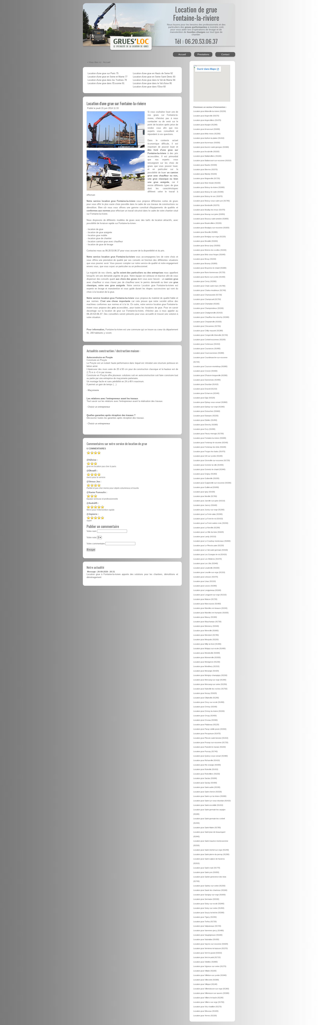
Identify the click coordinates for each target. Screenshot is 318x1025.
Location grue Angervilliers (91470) (207, 120)
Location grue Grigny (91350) (205, 474)
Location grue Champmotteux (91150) (208, 308)
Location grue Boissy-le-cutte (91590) (208, 192)
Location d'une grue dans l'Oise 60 (149, 87)
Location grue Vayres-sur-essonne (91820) (210, 944)
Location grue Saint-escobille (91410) (208, 805)
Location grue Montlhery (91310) (206, 666)
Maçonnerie (93, 390)
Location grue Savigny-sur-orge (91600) (209, 895)
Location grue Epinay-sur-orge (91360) (209, 407)
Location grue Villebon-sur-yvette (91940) (210, 975)
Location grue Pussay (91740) (205, 751)
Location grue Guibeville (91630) (206, 478)
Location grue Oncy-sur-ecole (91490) (208, 702)
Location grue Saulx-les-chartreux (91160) (210, 890)
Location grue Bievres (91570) (205, 169)
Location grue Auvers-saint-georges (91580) (211, 147)
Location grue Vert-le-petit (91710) (207, 957)
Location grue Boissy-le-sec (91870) (208, 196)
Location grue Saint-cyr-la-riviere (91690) (209, 796)
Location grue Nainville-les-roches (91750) (210, 689)
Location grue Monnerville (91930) (207, 657)
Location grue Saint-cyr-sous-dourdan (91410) (212, 801)
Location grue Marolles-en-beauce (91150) (210, 608)
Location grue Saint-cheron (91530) (207, 792)
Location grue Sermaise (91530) (206, 899)
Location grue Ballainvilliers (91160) (207, 156)
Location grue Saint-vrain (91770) (206, 868)
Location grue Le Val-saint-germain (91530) (210, 550)
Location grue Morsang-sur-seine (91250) (210, 684)
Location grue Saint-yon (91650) (206, 872)
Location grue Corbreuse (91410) (206, 344)
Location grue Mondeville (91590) (206, 653)
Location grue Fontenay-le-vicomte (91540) (210, 443)
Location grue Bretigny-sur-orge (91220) (209, 237)
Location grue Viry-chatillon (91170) (207, 1007)
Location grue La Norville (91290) (206, 528)
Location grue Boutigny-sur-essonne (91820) (211, 228)
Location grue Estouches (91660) (206, 411)
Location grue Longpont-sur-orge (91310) (210, 595)
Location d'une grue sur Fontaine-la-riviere (116, 103)
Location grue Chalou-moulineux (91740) (209, 290)
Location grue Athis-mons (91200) (206, 134)
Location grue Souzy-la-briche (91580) (208, 913)
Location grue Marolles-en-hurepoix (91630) (211, 613)
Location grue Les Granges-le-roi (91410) (210, 554)
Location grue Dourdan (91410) (205, 384)
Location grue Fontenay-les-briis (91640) (209, 447)
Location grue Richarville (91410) (206, 760)
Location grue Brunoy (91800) (205, 263)
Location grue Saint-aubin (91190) (206, 787)
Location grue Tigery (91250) (205, 917)
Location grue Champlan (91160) (206, 304)
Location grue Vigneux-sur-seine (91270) (209, 966)
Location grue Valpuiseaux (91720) (207, 926)
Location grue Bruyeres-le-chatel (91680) (209, 268)
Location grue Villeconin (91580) (206, 980)
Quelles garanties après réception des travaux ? (111, 415)
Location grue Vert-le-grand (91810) (207, 953)
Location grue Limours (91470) (205, 577)
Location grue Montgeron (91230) (206, 662)
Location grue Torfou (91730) (205, 922)
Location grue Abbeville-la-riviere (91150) (209, 111)
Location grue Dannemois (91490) (207, 380)
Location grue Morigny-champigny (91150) (210, 675)
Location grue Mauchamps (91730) (207, 622)
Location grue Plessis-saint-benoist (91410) (210, 738)
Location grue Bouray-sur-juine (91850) (209, 214)
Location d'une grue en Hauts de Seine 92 (153, 73)
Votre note (91, 537)
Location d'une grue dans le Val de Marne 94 (154, 80)
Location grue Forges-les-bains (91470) (209, 451)
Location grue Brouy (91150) (204, 259)
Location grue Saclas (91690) (205, 778)
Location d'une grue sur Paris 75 (103, 73)
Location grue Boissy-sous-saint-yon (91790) (211, 201)
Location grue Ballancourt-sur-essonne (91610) (212, 160)
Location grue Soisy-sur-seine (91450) (208, 908)
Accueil (182, 54)
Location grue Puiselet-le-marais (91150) (209, 747)
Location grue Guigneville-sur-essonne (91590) (212, 483)
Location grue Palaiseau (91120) (206, 725)
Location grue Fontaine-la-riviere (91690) (209, 438)
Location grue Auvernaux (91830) (206, 143)
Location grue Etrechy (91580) (205, 425)
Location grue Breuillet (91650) (205, 241)
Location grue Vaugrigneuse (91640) (207, 935)
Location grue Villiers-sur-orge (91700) (208, 1002)
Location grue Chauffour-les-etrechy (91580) (211, 317)
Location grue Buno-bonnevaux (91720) (209, 272)
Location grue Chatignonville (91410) (208, 313)
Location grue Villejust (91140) (205, 984)
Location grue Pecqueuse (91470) (207, 734)
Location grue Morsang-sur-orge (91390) (209, 680)
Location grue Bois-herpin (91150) (206, 183)
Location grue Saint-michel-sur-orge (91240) (211, 850)
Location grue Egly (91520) (204, 398)
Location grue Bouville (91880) (205, 232)
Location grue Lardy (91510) (204, 537)
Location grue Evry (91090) (204, 429)
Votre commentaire (96, 544)
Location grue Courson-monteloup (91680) (210, 366)
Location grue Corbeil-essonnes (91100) (209, 340)
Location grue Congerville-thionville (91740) (210, 335)
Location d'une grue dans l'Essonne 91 (106, 83)
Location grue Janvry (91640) (205, 505)
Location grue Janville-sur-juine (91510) (209, 501)
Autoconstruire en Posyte (100, 357)
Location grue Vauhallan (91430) (206, 939)
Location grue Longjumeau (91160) (207, 590)
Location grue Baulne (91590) (205, 165)
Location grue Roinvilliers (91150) (206, 774)
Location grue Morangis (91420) (206, 671)
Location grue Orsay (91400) (205, 716)
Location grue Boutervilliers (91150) (207, 223)
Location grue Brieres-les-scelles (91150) (209, 250)
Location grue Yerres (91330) (205, 1016)
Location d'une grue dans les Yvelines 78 (107, 80)
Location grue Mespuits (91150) (206, 640)
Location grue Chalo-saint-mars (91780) (209, 286)
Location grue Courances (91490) (206, 349)
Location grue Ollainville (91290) (206, 698)
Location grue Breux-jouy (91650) (206, 246)
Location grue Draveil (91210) (205, 389)
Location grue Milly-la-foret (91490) (207, 644)
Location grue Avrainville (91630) (206, 152)
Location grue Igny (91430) (204, 492)
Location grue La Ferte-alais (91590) (208, 514)
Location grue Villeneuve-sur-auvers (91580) (211, 993)
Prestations (203, 54)
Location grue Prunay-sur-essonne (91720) (210, 742)
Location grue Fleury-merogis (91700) (208, 434)
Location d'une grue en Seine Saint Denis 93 (154, 77)
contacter (152, 121)
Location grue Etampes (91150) (205, 416)
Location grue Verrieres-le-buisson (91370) (210, 948)
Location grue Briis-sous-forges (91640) (209, 255)
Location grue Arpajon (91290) (205, 125)
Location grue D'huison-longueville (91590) (210, 375)
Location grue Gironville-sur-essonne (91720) (211, 460)
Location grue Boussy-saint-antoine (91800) (211, 219)
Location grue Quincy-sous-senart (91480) (210, 756)
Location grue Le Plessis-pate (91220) (208, 545)
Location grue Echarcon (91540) (206, 393)
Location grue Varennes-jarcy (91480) (208, 930)
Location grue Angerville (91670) (206, 116)
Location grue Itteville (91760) (205, 496)
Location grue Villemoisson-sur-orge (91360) (211, 989)
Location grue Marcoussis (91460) (207, 604)
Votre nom (91, 531)
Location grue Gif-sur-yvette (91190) (208, 456)
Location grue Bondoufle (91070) (206, 205)
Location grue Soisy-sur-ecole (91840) (208, 904)
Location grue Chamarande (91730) (207, 295)
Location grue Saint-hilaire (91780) (207, 828)
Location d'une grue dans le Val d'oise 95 (152, 83)
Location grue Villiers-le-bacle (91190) (208, 998)
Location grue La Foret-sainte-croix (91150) (210, 523)
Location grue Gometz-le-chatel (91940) (209, 469)
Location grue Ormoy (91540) (205, 707)
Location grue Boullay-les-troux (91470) (209, 210)
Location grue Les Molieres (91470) (207, 559)
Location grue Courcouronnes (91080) (208, 353)
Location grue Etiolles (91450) (205, 420)
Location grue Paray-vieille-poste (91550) (209, 729)
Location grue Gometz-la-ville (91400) (208, 465)
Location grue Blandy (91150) (205, 174)
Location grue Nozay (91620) (205, 693)
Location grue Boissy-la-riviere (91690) (209, 187)
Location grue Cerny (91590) (204, 281)
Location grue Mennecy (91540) (206, 626)
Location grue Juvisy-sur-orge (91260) (208, 510)
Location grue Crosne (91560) (205, 371)
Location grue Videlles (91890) (205, 962)
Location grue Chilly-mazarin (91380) (208, 331)
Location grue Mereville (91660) (206, 631)
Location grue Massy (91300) (205, 617)
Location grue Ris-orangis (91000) (207, 765)
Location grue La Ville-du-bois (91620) (208, 532)
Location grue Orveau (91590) (205, 720)
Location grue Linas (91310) (204, 581)
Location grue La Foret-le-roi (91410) (208, 519)
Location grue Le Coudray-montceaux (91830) (212, 541)
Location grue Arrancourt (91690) (206, 129)
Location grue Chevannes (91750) (207, 326)
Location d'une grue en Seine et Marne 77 (107, 77)
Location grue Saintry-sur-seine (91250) (209, 886)
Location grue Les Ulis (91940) (205, 563)
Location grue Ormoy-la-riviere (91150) (209, 711)
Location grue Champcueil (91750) (207, 299)
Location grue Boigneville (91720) (206, 178)
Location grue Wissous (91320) (205, 1011)
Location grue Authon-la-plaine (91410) (208, 138)
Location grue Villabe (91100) (204, 971)
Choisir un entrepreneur (99, 407)
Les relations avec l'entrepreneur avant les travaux (112, 398)
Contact (225, 54)
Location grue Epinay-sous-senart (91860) (210, 402)
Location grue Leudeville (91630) (206, 568)
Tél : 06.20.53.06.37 (196, 41)
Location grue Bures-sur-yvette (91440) (209, 277)
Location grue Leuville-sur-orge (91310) (209, 572)
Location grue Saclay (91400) (205, 783)
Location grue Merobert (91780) (206, 635)
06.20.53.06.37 (112, 250)
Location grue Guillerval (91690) (206, 487)
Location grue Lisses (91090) (205, 586)
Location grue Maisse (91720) (205, 599)
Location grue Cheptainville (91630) (207, 322)
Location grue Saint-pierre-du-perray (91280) (211, 854)
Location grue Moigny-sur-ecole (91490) (209, 648)
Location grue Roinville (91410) (205, 769)
